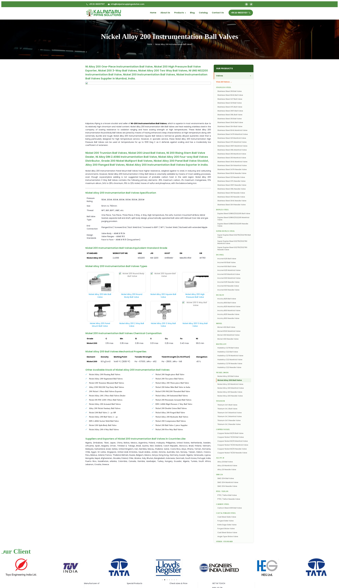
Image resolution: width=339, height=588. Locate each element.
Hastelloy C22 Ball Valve (227, 351)
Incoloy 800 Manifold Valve (228, 310)
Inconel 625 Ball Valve (226, 258)
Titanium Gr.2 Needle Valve (229, 424)
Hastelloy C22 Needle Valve (229, 367)
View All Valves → (224, 82)
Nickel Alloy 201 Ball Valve (228, 376)
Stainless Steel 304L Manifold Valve (232, 161)
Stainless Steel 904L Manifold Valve (232, 130)
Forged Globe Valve (226, 528)
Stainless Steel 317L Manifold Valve (232, 142)
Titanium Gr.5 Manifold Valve (229, 412)
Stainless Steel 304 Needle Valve (231, 204)
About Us (165, 12)
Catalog (203, 12)
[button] (162, 579)
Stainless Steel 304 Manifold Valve (232, 165)
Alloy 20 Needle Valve (226, 469)
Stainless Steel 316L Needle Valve (231, 189)
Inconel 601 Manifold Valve (228, 274)
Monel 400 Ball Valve (226, 327)
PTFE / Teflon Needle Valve (228, 499)
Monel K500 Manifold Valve (228, 331)
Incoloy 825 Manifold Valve (228, 306)
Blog (192, 12)
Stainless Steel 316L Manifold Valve (232, 150)
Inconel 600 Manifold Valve (228, 278)
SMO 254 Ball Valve (225, 478)
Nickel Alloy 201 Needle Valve (229, 392)
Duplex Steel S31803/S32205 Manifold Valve (233, 218)
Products (180, 12)
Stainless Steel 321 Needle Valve (231, 177)
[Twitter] (251, 4)
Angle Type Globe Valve (227, 536)
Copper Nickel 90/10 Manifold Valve (232, 441)
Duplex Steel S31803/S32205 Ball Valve (233, 213)
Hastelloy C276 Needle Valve (229, 363)
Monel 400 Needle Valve (227, 339)
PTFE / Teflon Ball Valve (227, 495)
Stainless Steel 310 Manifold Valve (231, 157)
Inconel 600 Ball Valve (226, 266)
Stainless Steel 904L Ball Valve (230, 95)
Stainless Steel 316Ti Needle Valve (231, 185)
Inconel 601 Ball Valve (226, 262)
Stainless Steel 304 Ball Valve (229, 126)
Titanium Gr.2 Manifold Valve (229, 416)
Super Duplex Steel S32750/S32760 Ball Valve (234, 236)
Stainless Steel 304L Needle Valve (231, 200)
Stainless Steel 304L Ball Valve (230, 122)
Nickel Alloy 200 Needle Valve (230, 396)
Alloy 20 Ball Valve (225, 461)
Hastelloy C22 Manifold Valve (229, 359)
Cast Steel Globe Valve (227, 532)
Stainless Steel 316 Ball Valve (229, 91)
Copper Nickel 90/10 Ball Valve (230, 433)
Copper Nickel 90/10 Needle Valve (232, 449)
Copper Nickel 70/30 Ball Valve (230, 437)
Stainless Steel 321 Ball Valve (229, 103)
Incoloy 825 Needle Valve (228, 314)
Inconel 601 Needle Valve (228, 286)
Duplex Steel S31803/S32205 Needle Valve (232, 224)
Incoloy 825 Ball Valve (226, 298)
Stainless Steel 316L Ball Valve (229, 114)
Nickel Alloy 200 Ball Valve (229, 380)
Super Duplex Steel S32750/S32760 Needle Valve (232, 248)
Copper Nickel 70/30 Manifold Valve (232, 445)
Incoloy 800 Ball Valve (226, 302)
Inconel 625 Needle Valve (228, 282)
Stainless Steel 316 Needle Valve (231, 193)
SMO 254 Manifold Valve (227, 482)
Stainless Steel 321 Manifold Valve (231, 138)
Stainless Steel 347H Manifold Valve (232, 134)
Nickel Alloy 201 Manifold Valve (230, 384)
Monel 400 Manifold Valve (228, 335)
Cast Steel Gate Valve (226, 517)
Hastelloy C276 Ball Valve (228, 348)
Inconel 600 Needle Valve (228, 290)
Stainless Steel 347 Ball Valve (229, 99)
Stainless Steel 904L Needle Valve (231, 173)
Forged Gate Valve (225, 520)
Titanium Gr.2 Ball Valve (227, 408)
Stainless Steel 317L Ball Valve (229, 107)
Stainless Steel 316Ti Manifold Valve (232, 146)
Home (153, 12)
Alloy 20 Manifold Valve (227, 465)
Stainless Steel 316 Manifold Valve (231, 154)
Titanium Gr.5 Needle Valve (229, 420)
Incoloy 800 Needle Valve (228, 318)
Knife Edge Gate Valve (227, 524)
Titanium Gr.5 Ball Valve (227, 405)
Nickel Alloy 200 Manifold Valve (230, 388)
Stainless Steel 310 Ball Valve (229, 118)
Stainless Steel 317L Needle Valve (231, 181)
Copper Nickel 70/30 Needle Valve (232, 452)
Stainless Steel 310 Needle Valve (231, 197)
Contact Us (218, 12)
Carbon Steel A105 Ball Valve (229, 508)
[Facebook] (246, 4)
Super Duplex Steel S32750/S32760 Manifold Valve (232, 242)
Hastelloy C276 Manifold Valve (230, 355)
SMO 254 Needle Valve (227, 486)
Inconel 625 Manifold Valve (228, 270)
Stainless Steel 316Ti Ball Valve (230, 111)
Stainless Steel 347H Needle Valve (232, 169)
